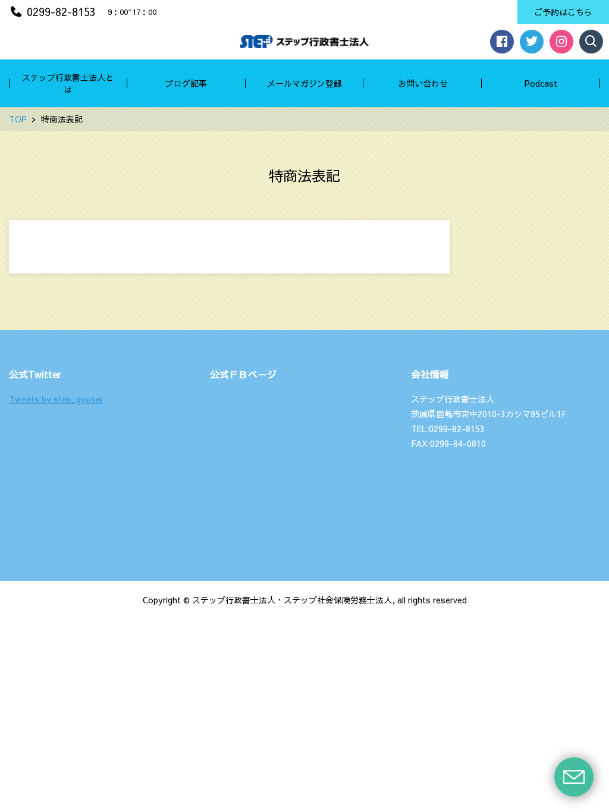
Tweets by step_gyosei (55, 399)
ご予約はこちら (563, 12)
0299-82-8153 (61, 11)
